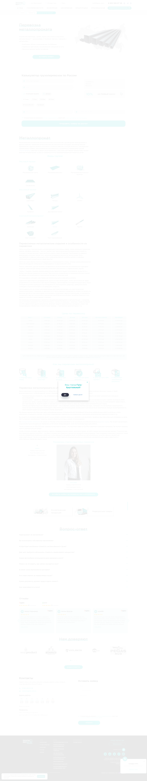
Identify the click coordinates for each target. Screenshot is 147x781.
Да (65, 394)
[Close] (87, 382)
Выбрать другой (78, 394)
